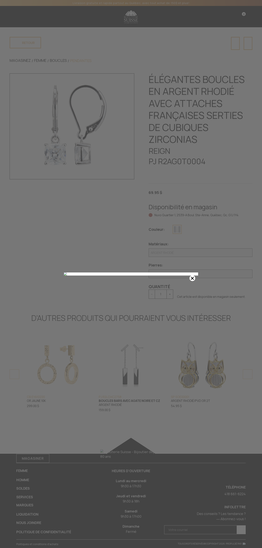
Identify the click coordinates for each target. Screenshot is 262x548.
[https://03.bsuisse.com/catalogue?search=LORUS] (131, 274)
